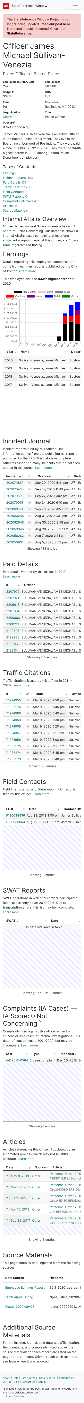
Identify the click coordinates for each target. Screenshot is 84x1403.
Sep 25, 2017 (20, 1220)
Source (40, 1167)
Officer (29, 585)
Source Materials (15, 210)
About (6, 1377)
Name (25, 352)
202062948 (15, 522)
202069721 (14, 509)
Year (9, 352)
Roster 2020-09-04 (19, 1307)
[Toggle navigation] (75, 6)
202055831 (14, 542)
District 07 (10, 117)
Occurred (45, 476)
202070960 (15, 489)
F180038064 (15, 822)
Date (39, 694)
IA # (9, 1054)
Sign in (42, 1381)
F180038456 (15, 815)
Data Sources (29, 1377)
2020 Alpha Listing (19, 1297)
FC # (9, 809)
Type (36, 1054)
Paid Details (15, 182)
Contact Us (28, 1381)
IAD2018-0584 (17, 1060)
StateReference (19, 33)
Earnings (9, 173)
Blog (16, 1381)
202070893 (15, 496)
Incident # (13, 476)
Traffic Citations (17, 187)
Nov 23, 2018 (21, 1187)
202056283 (15, 536)
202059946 (15, 529)
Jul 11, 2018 (19, 1198)
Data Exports (47, 1377)
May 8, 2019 (20, 1176)
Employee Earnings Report (25, 1287)
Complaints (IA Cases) (20, 201)
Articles (10, 206)
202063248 (15, 516)
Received (67, 1054)
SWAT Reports (15, 196)
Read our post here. (56, 24)
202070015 (14, 502)
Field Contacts (15, 192)
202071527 (14, 483)
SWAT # (12, 921)
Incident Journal (18, 178)
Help (15, 1377)
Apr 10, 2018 (20, 1209)
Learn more (27, 271)
